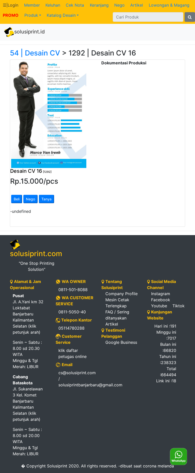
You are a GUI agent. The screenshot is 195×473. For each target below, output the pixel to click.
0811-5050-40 (72, 311)
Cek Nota (75, 5)
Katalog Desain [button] (61, 15)
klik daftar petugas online (72, 353)
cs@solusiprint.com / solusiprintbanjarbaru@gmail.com (76, 378)
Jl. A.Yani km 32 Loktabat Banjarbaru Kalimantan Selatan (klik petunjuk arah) (28, 314)
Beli (17, 199)
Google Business (121, 342)
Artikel (136, 5)
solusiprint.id (29, 32)
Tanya (46, 199)
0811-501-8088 (73, 289)
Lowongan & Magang (169, 5)
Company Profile (121, 293)
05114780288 (71, 328)
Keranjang (99, 5)
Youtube (159, 305)
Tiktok (178, 305)
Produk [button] (31, 15)
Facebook (160, 299)
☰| (10, 5)
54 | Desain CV (35, 53)
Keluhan (52, 5)
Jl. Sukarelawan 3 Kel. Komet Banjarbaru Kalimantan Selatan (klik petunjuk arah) (28, 398)
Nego (119, 5)
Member (32, 5)
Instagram (160, 293)
